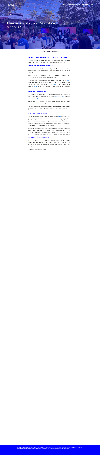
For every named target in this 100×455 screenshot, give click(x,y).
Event (48, 51)
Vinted (68, 80)
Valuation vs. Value (59, 96)
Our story (64, 4)
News (91, 4)
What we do (71, 4)
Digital (43, 51)
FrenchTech (55, 51)
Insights (78, 4)
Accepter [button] (74, 451)
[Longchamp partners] (12, 5)
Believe (54, 84)
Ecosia (35, 86)
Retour (11, 14)
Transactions (85, 4)
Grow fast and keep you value (35, 98)
